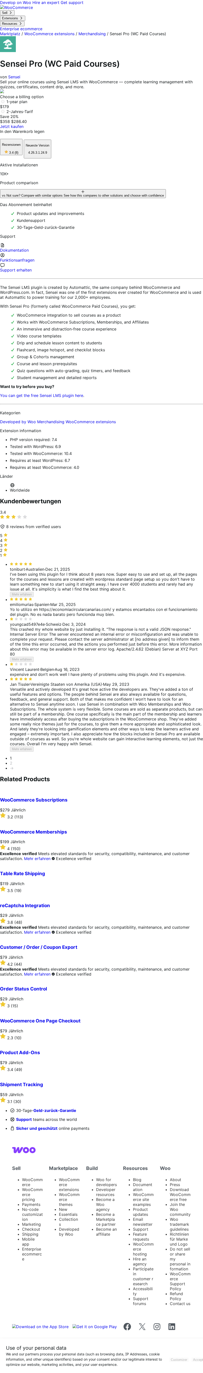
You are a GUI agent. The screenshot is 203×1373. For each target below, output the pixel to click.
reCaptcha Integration (25, 905)
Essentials (68, 1214)
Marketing (31, 1224)
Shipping (30, 1234)
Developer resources (105, 1192)
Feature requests (141, 1237)
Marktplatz (10, 33)
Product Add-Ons (20, 1052)
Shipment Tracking (21, 1084)
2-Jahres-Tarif (19, 111)
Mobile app (28, 1242)
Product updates (140, 1212)
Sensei (14, 76)
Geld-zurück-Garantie (54, 1110)
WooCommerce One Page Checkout (40, 1021)
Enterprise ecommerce (32, 1254)
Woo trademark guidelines (179, 1224)
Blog (137, 1179)
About (175, 1179)
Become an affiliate (106, 1232)
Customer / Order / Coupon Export (38, 947)
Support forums (140, 1301)
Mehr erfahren (22, 594)
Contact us (180, 1303)
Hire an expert (46, 2)
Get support (72, 2)
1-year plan (16, 101)
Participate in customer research (143, 1276)
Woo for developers (106, 1182)
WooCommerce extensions (49, 33)
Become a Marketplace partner (106, 1219)
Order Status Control (23, 989)
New (63, 1209)
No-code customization (32, 1214)
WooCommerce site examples (143, 1199)
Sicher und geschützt (36, 1128)
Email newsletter (142, 1222)
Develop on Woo (16, 2)
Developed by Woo (18, 421)
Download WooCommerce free (180, 1194)
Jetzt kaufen (12, 126)
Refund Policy (176, 1296)
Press (175, 1184)
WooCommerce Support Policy (180, 1281)
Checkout (31, 1229)
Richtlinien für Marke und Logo (179, 1239)
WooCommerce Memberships (33, 832)
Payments (31, 1204)
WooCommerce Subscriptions (34, 800)
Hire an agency (140, 1261)
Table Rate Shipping (22, 873)
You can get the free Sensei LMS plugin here (41, 395)
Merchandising (92, 33)
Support (24, 1119)
